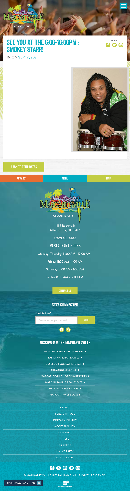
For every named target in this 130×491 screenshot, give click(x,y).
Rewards (22, 178)
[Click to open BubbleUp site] (65, 484)
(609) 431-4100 (65, 238)
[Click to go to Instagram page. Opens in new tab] (68, 329)
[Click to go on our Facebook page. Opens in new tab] (52, 468)
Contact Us (65, 290)
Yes (33, 483)
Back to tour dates (24, 167)
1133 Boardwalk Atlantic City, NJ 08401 (65, 227)
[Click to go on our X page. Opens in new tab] (58, 468)
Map (108, 178)
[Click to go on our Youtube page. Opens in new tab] (71, 468)
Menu (65, 178)
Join (86, 320)
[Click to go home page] (23, 18)
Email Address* (43, 313)
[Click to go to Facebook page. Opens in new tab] (61, 329)
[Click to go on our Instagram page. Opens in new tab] (65, 468)
